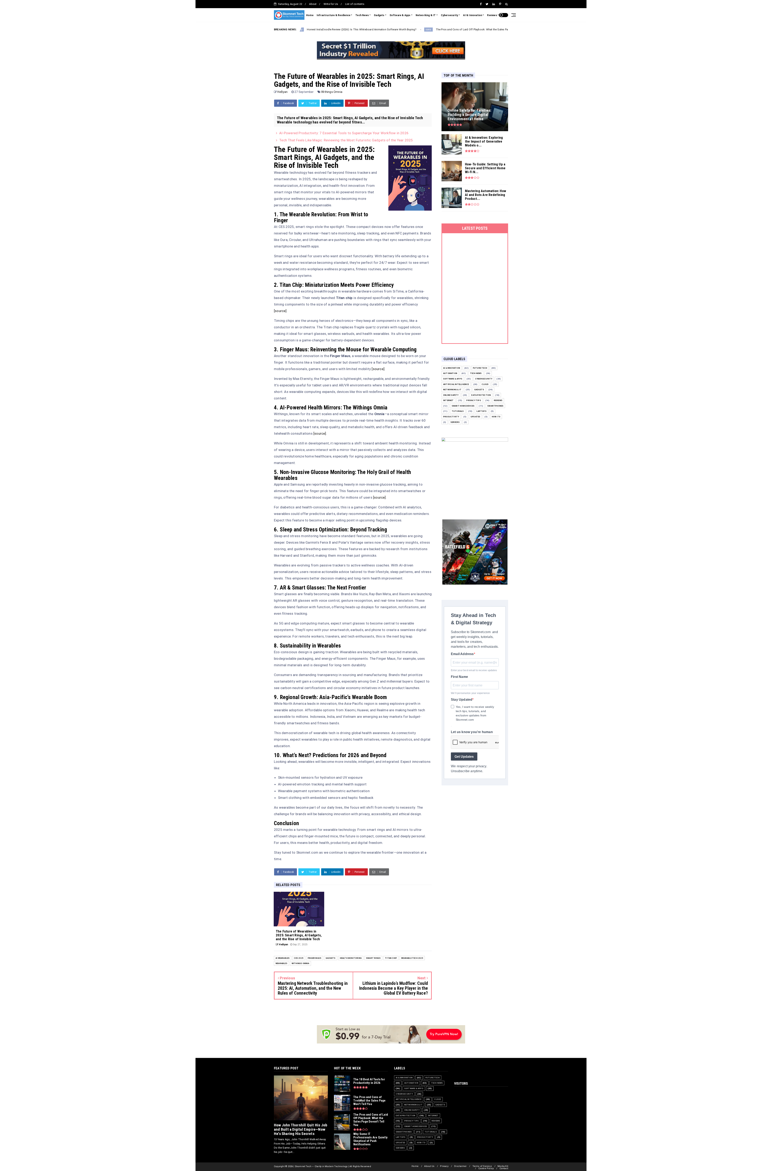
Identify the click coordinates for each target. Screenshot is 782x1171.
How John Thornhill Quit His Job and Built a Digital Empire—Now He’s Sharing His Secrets (300, 1129)
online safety (451, 395)
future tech (480, 368)
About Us (429, 1166)
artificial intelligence (456, 384)
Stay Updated (461, 699)
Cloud (485, 384)
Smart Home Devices (463, 406)
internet (448, 400)
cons (342, 29)
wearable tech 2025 (412, 958)
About (312, 3)
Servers (455, 422)
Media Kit (503, 1166)
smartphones (495, 406)
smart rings (373, 958)
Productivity (451, 417)
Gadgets (379, 15)
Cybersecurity (449, 15)
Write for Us (331, 3)
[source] (280, 311)
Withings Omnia (331, 91)
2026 (457, 29)
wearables (281, 963)
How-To (496, 417)
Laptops (481, 411)
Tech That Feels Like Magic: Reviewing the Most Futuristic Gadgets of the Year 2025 (346, 140)
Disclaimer (460, 1166)
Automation (450, 373)
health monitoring (351, 958)
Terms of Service (482, 1166)
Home (309, 15)
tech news (476, 373)
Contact (504, 1168)
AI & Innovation (472, 15)
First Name (459, 676)
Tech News (362, 15)
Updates (475, 417)
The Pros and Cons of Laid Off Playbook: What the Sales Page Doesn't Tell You (397, 29)
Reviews (492, 15)
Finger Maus (314, 958)
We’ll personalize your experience (470, 693)
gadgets (330, 958)
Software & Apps (400, 15)
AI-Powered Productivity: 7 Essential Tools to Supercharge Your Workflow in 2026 (344, 133)
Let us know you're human (472, 731)
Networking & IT (426, 15)
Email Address (462, 653)
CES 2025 (298, 958)
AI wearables (283, 958)
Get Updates (464, 756)
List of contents (354, 3)
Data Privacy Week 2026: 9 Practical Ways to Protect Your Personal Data (507, 29)
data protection (481, 395)
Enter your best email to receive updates (474, 670)
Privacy (444, 1166)
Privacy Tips (473, 400)
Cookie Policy (486, 1168)
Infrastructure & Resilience (333, 15)
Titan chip (391, 958)
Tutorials (458, 411)
